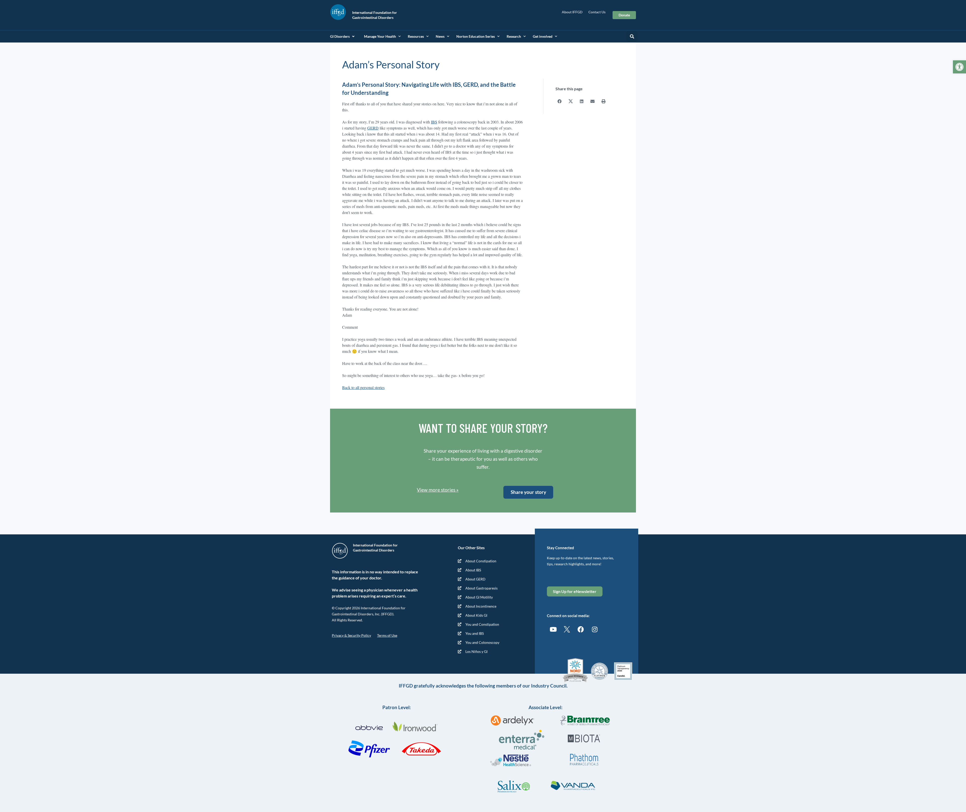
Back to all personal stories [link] (363, 387)
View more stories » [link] (438, 490)
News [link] (440, 36)
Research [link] (514, 36)
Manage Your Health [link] (380, 36)
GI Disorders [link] (340, 36)
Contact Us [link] (597, 12)
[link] (959, 66)
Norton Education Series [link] (475, 36)
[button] (632, 36)
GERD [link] (373, 128)
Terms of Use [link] (387, 635)
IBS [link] (434, 121)
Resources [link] (416, 36)
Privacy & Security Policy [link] (351, 635)
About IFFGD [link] (572, 12)
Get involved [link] (542, 36)
